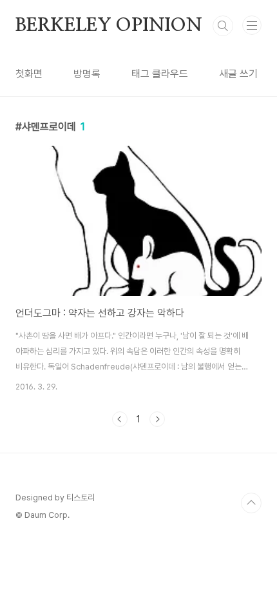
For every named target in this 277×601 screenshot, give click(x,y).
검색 (223, 25)
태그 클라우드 (159, 74)
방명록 (86, 74)
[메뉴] (252, 25)
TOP (251, 503)
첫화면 (29, 74)
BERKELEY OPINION (108, 26)
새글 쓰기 (238, 74)
